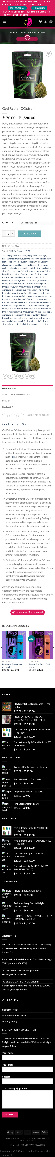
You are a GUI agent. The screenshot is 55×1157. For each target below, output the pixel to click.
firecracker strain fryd (17, 271)
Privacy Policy (9, 1021)
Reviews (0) (8, 407)
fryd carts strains (42, 274)
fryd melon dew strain (17, 283)
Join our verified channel (29, 612)
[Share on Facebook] (10, 376)
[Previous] (2, 653)
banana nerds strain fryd (12, 258)
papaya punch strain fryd (22, 305)
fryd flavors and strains (27, 280)
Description (9, 388)
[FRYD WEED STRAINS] (23, 352)
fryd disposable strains (12, 277)
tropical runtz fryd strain (37, 315)
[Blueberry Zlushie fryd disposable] (14, 645)
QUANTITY (7, 222)
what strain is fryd (36, 321)
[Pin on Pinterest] (27, 376)
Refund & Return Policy (14, 1015)
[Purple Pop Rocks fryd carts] (41, 645)
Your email (7, 1064)
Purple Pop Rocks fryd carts (39, 665)
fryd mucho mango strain (38, 283)
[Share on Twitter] (16, 376)
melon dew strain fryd (21, 299)
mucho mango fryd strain (28, 302)
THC (13, 456)
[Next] (52, 653)
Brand (6, 400)
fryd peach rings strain (33, 287)
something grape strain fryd (14, 315)
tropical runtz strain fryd (39, 318)
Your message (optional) (15, 1088)
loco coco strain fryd (32, 296)
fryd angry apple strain (37, 271)
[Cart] (51, 21)
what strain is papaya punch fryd (35, 324)
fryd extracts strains (30, 277)
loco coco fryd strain (15, 296)
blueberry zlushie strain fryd (30, 265)
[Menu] (4, 21)
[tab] (27, 388)
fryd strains (27, 290)
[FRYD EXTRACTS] (27, 21)
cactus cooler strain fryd (28, 268)
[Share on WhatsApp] (5, 376)
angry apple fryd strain (16, 255)
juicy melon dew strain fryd (18, 293)
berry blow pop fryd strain (35, 258)
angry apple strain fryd (36, 255)
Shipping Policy (10, 1009)
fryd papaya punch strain (12, 287)
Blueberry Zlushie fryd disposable (12, 665)
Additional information (16, 394)
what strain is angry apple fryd (15, 321)
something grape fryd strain (40, 312)
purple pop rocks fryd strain (19, 308)
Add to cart (29, 233)
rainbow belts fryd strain (17, 312)
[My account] (45, 21)
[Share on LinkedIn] (32, 376)
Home (14, 32)
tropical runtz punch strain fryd (15, 318)
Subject (6, 1076)
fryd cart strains (27, 274)
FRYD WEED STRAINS (33, 32)
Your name (7, 1053)
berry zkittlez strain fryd (28, 262)
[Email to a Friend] (21, 376)
